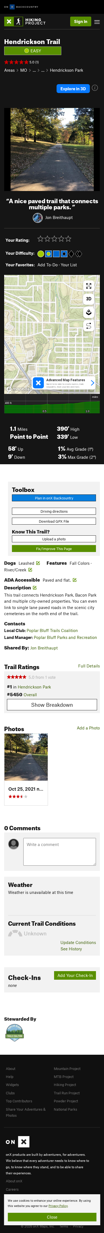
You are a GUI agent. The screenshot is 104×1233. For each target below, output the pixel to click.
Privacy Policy (58, 1206)
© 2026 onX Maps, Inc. (38, 1226)
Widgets (12, 1084)
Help (9, 1076)
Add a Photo (88, 727)
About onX (14, 1181)
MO (23, 70)
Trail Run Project (67, 1093)
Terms (63, 1226)
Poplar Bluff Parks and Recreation (65, 637)
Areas (9, 70)
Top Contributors (19, 1101)
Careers (12, 1189)
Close (52, 1216)
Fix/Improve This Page (54, 548)
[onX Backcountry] (21, 7)
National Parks (65, 1109)
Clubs (10, 1093)
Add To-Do (47, 264)
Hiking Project (65, 1084)
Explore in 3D (73, 88)
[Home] (27, 21)
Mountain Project (67, 1068)
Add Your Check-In (75, 975)
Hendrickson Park (66, 70)
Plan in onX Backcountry (54, 498)
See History (71, 948)
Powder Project (66, 1101)
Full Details (89, 665)
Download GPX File (54, 521)
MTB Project (63, 1076)
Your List (69, 264)
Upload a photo (54, 539)
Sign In (80, 21)
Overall (30, 694)
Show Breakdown (52, 704)
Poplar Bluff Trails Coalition (52, 630)
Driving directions (54, 511)
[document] (52, 1209)
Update (78, 942)
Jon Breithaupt (59, 217)
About (10, 1068)
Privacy (78, 1226)
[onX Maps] (17, 1146)
